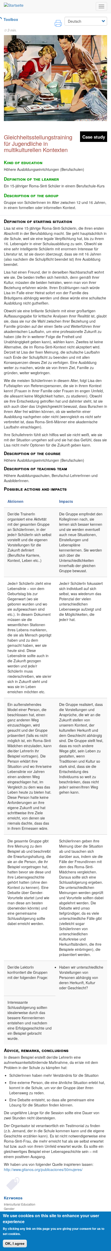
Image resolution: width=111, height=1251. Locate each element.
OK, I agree (15, 1243)
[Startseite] (13, 5)
